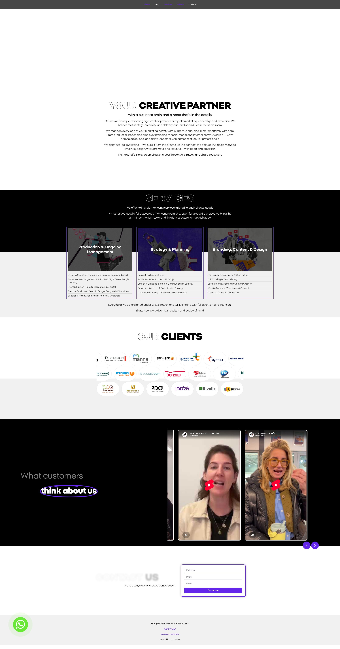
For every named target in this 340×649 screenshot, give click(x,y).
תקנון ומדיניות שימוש (170, 634)
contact (192, 4)
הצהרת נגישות (170, 629)
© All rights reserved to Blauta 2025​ (169, 624)
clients (180, 4)
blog (157, 4)
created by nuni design (170, 639)
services (168, 4)
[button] (306, 545)
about (147, 4)
